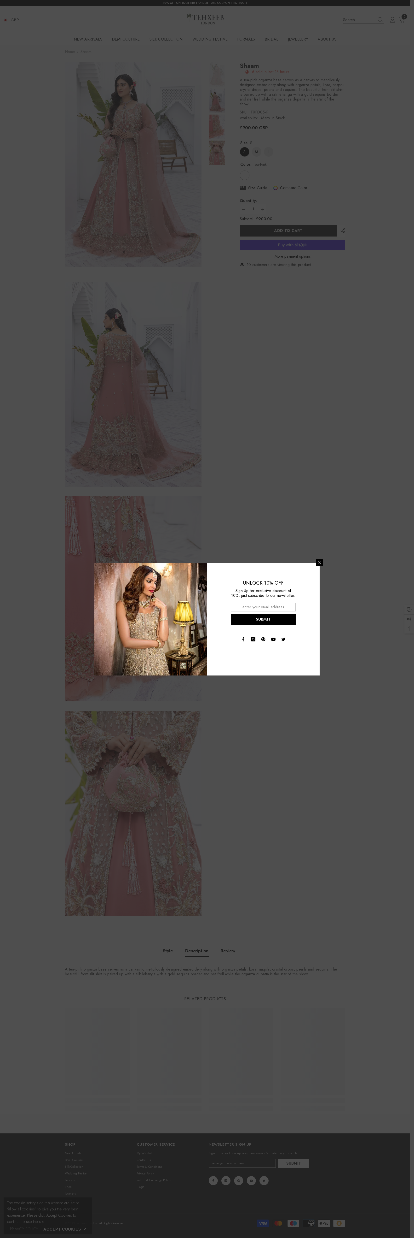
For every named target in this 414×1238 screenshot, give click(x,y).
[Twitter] (283, 639)
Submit (263, 619)
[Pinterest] (263, 639)
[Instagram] (253, 639)
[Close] (319, 562)
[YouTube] (273, 639)
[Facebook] (243, 639)
